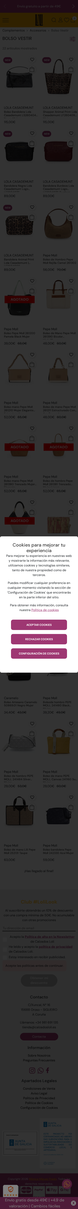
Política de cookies (45, 610)
